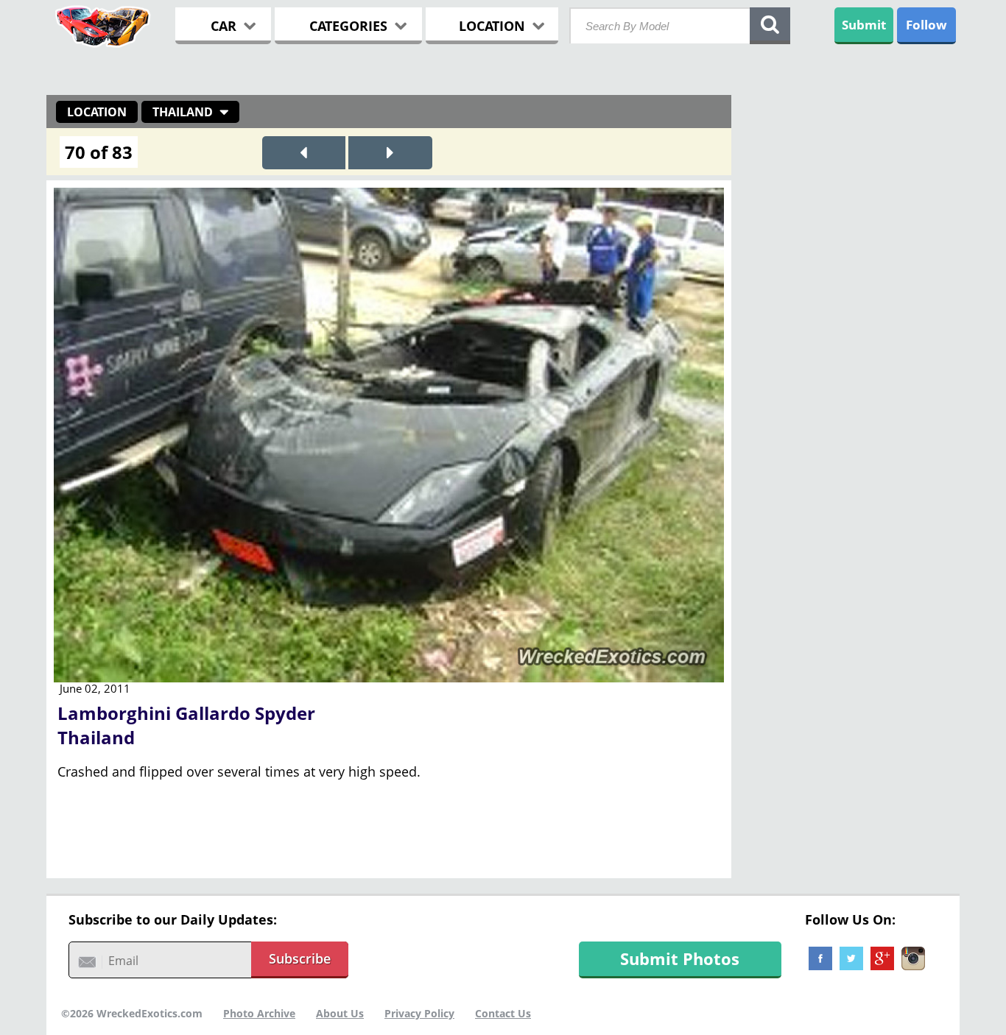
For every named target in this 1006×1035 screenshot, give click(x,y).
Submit (864, 24)
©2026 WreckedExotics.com (132, 1013)
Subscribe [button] (300, 958)
